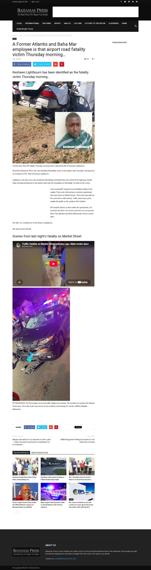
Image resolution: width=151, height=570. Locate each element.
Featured (46, 23)
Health (67, 23)
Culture (78, 23)
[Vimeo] (129, 1)
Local (19, 23)
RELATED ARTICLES (21, 453)
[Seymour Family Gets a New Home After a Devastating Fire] (25, 466)
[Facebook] (121, 1)
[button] (135, 26)
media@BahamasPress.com (65, 559)
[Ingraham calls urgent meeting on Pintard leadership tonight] (53, 466)
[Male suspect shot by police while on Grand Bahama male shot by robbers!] (53, 491)
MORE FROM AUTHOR (39, 453)
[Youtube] (136, 1)
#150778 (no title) (25, 29)
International (32, 23)
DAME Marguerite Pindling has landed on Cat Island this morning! (77, 440)
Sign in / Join (35, 1)
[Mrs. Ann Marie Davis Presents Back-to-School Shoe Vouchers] (82, 466)
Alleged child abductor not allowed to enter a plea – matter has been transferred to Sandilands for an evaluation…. (32, 442)
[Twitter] (125, 1)
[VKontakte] (133, 1)
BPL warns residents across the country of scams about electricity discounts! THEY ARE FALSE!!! (81, 505)
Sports (57, 23)
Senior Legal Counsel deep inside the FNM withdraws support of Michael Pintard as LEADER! (24, 505)
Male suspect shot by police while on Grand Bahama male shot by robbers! (53, 505)
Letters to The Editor (95, 23)
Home (124, 23)
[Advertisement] (95, 12)
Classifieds (114, 23)
